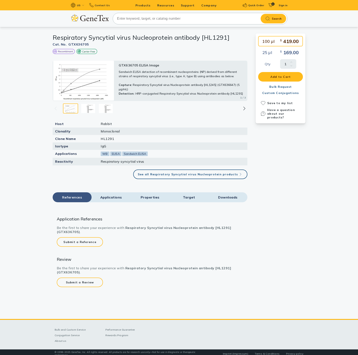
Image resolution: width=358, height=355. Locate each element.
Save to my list (280, 103)
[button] (244, 108)
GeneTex (90, 18)
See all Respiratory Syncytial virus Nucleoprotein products (188, 174)
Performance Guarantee (120, 329)
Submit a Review (80, 282)
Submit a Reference (79, 242)
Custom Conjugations (280, 93)
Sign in (283, 5)
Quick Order (256, 5)
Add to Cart (280, 77)
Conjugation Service (67, 335)
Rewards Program (116, 335)
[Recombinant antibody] (64, 51)
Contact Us (102, 5)
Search (277, 18)
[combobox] (200, 18)
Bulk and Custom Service (70, 329)
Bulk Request (280, 87)
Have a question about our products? (281, 113)
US (79, 5)
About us (60, 340)
